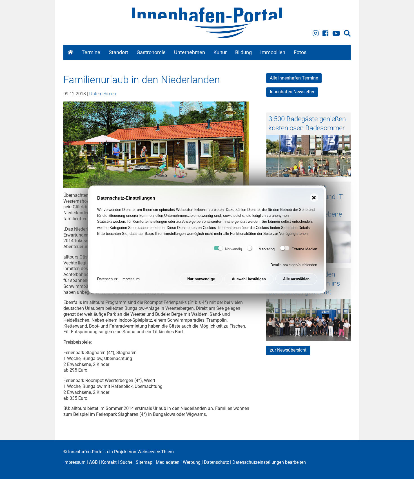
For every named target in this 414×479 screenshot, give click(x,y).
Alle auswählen (296, 279)
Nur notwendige (201, 279)
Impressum (130, 279)
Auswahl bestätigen (249, 279)
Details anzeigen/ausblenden (293, 265)
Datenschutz (107, 279)
